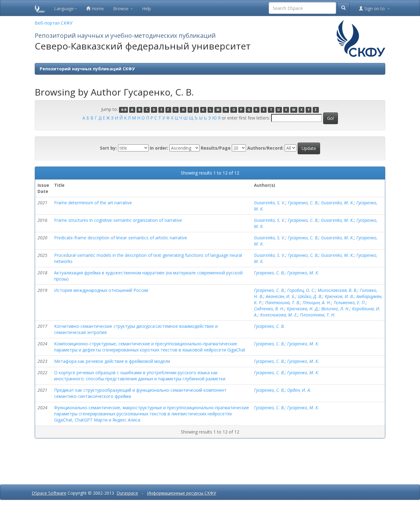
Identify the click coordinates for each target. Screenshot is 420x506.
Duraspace (127, 493)
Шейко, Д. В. (310, 296)
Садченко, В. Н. (269, 309)
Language (64, 8)
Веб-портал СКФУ (54, 23)
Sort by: (108, 148)
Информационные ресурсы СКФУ (181, 493)
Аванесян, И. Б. (280, 296)
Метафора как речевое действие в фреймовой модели (112, 361)
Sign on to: (375, 8)
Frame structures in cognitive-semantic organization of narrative (118, 220)
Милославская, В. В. (337, 290)
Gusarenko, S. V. (269, 203)
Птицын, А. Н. (317, 302)
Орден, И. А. (299, 390)
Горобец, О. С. (301, 290)
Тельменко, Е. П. (350, 302)
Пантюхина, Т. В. (282, 302)
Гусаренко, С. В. (303, 203)
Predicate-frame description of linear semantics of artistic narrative (120, 238)
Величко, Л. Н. (335, 309)
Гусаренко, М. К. (303, 273)
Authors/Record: (265, 148)
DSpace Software (49, 493)
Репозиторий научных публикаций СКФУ (87, 69)
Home (97, 8)
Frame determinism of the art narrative (93, 203)
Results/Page (216, 148)
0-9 (123, 110)
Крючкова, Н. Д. (303, 309)
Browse (121, 8)
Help (146, 8)
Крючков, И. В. (339, 296)
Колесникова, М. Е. (279, 315)
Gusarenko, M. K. (337, 203)
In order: (159, 148)
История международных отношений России (101, 290)
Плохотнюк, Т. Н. (317, 315)
